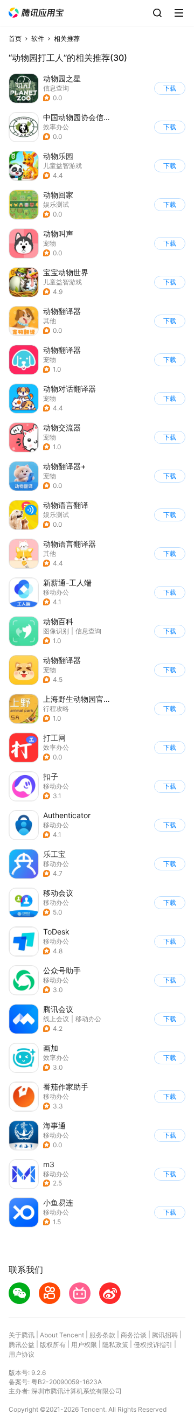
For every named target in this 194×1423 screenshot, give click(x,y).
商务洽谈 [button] (134, 1335)
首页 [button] (15, 38)
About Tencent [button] (62, 1335)
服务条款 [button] (102, 1335)
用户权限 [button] (84, 1345)
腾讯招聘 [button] (165, 1335)
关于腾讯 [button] (21, 1335)
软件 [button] (37, 38)
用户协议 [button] (21, 1354)
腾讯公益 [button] (21, 1345)
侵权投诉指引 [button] (153, 1345)
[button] (36, 13)
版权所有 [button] (53, 1345)
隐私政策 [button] (115, 1345)
